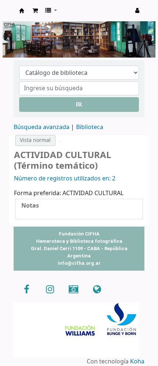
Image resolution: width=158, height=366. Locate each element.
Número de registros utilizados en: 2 (64, 178)
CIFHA (21, 10)
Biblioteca (89, 127)
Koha (137, 361)
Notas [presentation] (30, 205)
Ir (79, 104)
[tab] (79, 206)
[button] (35, 10)
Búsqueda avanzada (41, 127)
